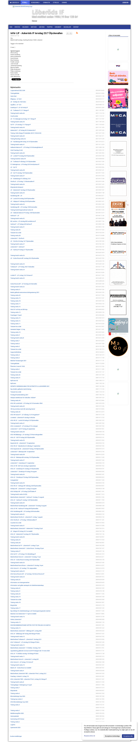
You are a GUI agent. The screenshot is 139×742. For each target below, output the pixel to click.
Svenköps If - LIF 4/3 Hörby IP (19, 107)
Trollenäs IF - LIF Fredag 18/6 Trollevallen (22, 267)
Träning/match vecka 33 (17, 503)
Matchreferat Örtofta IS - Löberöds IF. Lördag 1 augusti (26, 517)
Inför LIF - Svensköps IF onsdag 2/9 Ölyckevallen (24, 468)
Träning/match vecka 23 (17, 278)
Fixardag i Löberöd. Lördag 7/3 (19, 676)
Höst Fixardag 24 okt (16, 150)
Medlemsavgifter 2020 (17, 713)
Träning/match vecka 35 (17, 193)
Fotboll (24, 2)
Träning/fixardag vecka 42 (18, 139)
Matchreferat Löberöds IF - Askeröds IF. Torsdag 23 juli (26, 528)
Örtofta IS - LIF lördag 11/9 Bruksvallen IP (22, 181)
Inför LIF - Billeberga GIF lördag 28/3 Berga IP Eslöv (25, 633)
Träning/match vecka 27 (17, 244)
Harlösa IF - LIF (14, 215)
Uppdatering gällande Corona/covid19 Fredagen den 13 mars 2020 (30, 650)
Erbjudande (13, 690)
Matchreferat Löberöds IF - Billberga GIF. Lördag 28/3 (26, 631)
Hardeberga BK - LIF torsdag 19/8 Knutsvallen (23, 207)
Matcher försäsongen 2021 (18, 360)
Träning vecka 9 (15, 335)
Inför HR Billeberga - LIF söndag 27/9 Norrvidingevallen (26, 434)
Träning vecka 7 (15, 340)
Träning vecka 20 (15, 295)
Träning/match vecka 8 (17, 338)
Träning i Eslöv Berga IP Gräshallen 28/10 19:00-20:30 (25, 133)
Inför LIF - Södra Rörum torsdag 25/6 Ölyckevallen (25, 559)
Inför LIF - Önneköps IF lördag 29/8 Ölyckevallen (24, 477)
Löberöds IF (15, 2)
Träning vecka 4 (15, 355)
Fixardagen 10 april (16, 315)
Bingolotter (13, 605)
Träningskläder (14, 93)
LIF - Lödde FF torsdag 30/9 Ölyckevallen (22, 156)
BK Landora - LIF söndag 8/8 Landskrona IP (23, 221)
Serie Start (13, 96)
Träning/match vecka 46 (17, 113)
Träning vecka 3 (15, 358)
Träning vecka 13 (15, 318)
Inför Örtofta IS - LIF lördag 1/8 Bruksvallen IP (23, 520)
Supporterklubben (15, 352)
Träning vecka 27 (15, 551)
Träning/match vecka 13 (17, 636)
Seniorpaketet (14, 716)
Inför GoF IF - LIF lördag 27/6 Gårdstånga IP (23, 554)
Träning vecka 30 (15, 230)
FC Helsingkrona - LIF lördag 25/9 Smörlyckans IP (24, 164)
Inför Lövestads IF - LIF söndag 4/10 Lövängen (24, 426)
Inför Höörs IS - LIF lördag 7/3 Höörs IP (21, 662)
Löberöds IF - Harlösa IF (17, 247)
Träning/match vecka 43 (17, 136)
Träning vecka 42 (15, 412)
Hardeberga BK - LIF (16, 195)
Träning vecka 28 (15, 235)
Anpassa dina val (89, 736)
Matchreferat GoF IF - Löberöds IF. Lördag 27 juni (24, 545)
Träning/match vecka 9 (17, 670)
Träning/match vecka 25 (17, 264)
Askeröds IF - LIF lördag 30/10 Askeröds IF (23, 130)
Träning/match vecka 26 (17, 255)
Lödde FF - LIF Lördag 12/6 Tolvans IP (21, 275)
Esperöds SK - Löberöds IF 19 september (22, 443)
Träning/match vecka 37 (17, 176)
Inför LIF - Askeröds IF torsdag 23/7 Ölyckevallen (36, 33)
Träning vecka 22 (15, 588)
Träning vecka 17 (15, 304)
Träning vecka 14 (15, 628)
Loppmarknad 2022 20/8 (17, 90)
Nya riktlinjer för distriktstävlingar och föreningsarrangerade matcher (30, 611)
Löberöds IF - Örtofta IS (17, 238)
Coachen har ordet (15, 523)
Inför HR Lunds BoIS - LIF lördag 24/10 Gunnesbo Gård (26, 403)
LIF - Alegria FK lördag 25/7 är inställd (21, 531)
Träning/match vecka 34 (17, 204)
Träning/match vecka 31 (17, 227)
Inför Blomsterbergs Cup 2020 (19, 702)
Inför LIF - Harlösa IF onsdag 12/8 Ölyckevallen (24, 500)
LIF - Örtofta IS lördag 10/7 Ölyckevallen (22, 241)
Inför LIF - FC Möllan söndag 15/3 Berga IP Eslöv (24, 653)
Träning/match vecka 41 (17, 144)
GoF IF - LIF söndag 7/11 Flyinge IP (20, 124)
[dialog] (109, 731)
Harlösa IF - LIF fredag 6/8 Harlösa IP (21, 224)
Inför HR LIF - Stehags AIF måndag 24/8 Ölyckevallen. (26, 486)
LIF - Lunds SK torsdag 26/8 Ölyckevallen (22, 198)
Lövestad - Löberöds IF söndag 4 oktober (22, 417)
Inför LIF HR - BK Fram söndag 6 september (23, 466)
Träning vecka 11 (15, 323)
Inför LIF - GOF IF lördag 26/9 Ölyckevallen (22, 437)
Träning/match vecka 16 (17, 616)
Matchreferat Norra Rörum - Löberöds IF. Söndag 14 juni (26, 565)
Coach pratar (14, 116)
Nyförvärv (13, 383)
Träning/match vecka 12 (17, 645)
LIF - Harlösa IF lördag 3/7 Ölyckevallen (21, 249)
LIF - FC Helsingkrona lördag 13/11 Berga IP (23, 119)
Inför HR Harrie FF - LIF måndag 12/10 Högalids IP (24, 414)
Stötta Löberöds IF (15, 619)
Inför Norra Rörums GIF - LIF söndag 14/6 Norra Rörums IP (27, 574)
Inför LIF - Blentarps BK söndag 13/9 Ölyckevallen (24, 457)
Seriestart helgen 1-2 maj (17, 329)
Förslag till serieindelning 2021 (19, 395)
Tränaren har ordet (15, 232)
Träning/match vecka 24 (17, 269)
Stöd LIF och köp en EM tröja (18, 309)
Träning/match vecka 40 (17, 153)
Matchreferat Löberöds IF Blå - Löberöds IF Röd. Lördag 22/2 (28, 673)
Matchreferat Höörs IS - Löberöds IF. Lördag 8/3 (24, 659)
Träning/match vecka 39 (17, 440)
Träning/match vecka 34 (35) (18, 494)
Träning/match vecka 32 (17, 218)
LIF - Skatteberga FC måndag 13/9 (20, 178)
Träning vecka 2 (15, 369)
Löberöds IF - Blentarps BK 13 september (22, 451)
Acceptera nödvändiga (112, 736)
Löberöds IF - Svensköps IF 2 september (22, 463)
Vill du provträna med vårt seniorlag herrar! (22, 409)
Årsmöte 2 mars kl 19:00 (17, 366)
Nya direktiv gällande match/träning (20, 389)
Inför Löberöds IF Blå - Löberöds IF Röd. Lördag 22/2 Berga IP (28, 679)
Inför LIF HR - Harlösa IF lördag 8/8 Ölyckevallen (24, 508)
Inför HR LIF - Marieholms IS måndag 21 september (25, 446)
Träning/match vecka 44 (17, 127)
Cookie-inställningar (16, 736)
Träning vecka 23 (15, 579)
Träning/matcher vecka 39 (18, 158)
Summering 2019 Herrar (17, 719)
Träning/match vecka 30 (17, 537)
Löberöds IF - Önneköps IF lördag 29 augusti (23, 471)
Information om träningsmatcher (19, 582)
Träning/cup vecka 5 (16, 699)
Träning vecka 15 (15, 312)
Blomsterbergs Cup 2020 (17, 696)
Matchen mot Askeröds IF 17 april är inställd (23, 614)
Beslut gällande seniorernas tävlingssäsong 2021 (24, 292)
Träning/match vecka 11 (17, 656)
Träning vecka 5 (15, 346)
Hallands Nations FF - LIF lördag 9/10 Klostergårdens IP (26, 147)
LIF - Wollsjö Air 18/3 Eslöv (18, 102)
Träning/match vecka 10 (17, 665)
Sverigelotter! (14, 480)
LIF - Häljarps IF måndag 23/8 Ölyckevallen (22, 201)
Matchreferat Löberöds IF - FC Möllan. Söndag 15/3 (25, 648)
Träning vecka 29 (15, 540)
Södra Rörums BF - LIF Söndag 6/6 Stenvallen (23, 284)
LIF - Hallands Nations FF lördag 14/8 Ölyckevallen (25, 213)
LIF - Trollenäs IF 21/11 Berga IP (19, 110)
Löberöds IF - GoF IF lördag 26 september (22, 429)
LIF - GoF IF (13, 167)
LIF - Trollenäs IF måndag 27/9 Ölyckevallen (23, 161)
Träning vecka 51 (15, 377)
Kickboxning (35, 2)
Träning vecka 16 (15, 306)
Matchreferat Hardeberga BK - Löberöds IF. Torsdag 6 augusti (28, 505)
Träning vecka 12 (15, 321)
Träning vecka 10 (15, 332)
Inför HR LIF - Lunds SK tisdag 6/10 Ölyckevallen (24, 420)
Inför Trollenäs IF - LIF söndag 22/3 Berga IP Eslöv (24, 642)
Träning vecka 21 (15, 289)
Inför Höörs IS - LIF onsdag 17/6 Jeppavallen (23, 568)
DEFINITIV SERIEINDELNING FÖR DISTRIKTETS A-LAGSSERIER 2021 (29, 386)
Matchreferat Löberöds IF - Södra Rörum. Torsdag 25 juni (27, 548)
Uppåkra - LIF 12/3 (15, 104)
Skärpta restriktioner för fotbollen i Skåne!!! (23, 397)
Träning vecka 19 (15, 298)
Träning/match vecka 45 (17, 121)
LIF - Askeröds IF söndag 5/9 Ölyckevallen (22, 190)
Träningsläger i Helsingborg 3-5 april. (21, 685)
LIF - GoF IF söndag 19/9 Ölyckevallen (21, 173)
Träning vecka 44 (15, 400)
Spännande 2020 (15, 727)
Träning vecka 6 (15, 343)
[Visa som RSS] (77, 33)
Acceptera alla (128, 736)
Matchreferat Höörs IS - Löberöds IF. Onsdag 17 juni (25, 557)
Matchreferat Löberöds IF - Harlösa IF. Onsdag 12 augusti (27, 497)
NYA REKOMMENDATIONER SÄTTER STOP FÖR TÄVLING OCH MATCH (30, 625)
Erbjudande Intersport (16, 187)
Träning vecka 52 (15, 375)
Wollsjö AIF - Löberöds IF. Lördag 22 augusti (23, 488)
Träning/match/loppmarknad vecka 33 (21, 210)
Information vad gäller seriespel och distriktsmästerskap (27, 585)
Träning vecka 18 (15, 301)
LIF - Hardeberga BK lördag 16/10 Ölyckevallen (24, 141)
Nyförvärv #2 (14, 380)
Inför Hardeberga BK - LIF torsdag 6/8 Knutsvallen (24, 511)
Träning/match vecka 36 (17, 184)
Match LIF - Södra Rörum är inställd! (20, 668)
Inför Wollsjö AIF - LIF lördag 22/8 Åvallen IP (23, 491)
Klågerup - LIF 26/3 (15, 99)
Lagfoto (12, 724)
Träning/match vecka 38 (17, 170)
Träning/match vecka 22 (17, 286)
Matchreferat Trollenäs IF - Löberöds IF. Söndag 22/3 (25, 639)
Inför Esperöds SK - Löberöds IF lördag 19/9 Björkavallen (27, 449)
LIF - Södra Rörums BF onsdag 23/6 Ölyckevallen (24, 258)
